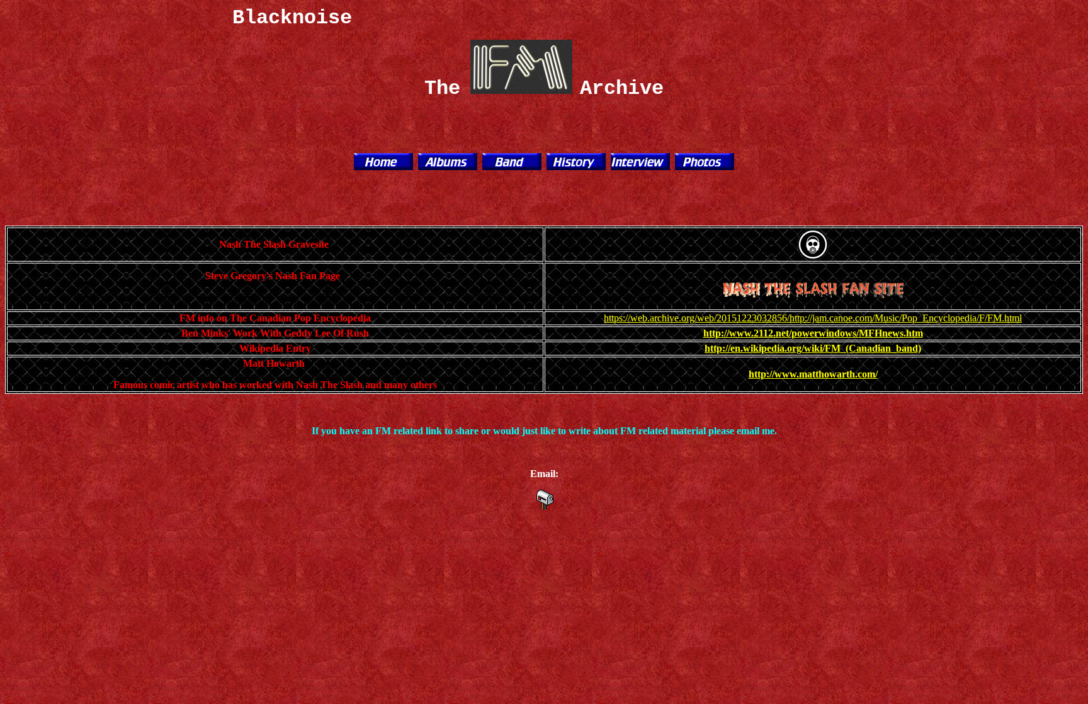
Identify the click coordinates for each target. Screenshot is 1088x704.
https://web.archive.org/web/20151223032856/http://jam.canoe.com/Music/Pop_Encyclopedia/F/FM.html (813, 318)
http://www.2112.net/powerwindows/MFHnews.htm (813, 333)
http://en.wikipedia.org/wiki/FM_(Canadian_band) (813, 348)
